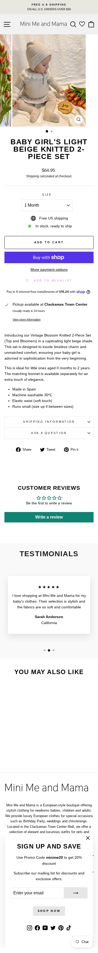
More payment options (49, 270)
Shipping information (49, 421)
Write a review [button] (49, 517)
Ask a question (49, 432)
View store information (27, 319)
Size (47, 194)
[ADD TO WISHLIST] (31, 690)
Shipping (32, 176)
